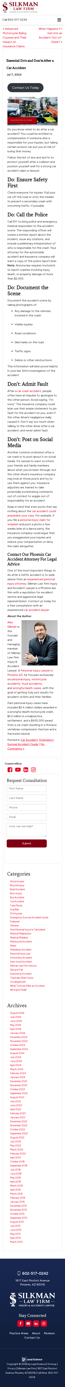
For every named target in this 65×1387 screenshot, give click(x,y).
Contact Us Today (25, 88)
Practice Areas (18, 1333)
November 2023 (18, 1085)
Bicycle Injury (17, 885)
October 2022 (17, 1129)
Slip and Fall (16, 969)
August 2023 (17, 1097)
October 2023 (17, 1089)
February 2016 (17, 1197)
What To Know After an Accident (27, 985)
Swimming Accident (20, 973)
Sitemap (52, 1364)
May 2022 (15, 1145)
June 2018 (15, 1173)
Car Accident (29, 740)
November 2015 (18, 1209)
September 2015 (18, 1217)
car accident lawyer (36, 610)
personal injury (21, 679)
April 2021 (15, 1157)
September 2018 (18, 1165)
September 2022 (19, 1133)
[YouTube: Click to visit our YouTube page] (18, 770)
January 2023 (17, 1117)
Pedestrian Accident (20, 949)
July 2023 (15, 1101)
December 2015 (18, 1205)
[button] (14, 19)
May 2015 (15, 1234)
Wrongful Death (18, 989)
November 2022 (18, 1125)
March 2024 (16, 1069)
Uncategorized (18, 981)
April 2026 (15, 1029)
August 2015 (17, 1221)
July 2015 (15, 1226)
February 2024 (18, 1073)
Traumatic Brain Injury (21, 977)
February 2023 (18, 1113)
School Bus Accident (21, 957)
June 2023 (16, 1105)
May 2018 (15, 1177)
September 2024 (19, 1049)
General (14, 925)
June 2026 (16, 1021)
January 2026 (17, 1033)
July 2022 (15, 1141)
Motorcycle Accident (21, 941)
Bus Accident (17, 897)
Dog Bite (14, 909)
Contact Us (32, 1337)
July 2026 (15, 1017)
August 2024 (17, 1053)
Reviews (49, 1333)
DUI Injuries (16, 913)
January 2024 (17, 1077)
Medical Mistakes (19, 937)
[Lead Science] (32, 1359)
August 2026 (17, 1013)
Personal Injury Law (20, 953)
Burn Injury (16, 893)
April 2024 (15, 1065)
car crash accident (29, 391)
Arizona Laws (17, 881)
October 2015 (17, 1213)
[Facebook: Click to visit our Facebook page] (10, 770)
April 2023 (15, 1109)
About (36, 1333)
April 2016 (15, 1189)
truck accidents (32, 683)
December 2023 (18, 1081)
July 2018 (15, 1169)
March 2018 (16, 1185)
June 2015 (15, 1230)
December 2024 (18, 1037)
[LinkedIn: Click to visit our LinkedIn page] (25, 770)
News (13, 945)
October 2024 (17, 1045)
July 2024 (15, 1057)
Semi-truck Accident (21, 961)
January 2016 (17, 1201)
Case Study (16, 905)
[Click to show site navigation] (59, 20)
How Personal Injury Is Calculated (27, 929)
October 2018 (17, 1161)
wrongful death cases (27, 688)
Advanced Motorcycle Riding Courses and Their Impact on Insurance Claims (14, 37)
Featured (15, 921)
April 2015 (15, 1238)
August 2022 (17, 1137)
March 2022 (16, 1149)
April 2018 (15, 1181)
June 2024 (16, 1061)
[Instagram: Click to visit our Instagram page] (33, 770)
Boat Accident (17, 889)
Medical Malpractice (20, 933)
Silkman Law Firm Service (23, 965)
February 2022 (18, 1153)
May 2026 (15, 1025)
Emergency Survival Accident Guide (29, 917)
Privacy (12, 1368)
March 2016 (16, 1193)
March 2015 (16, 1242)
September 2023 (19, 1093)
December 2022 (18, 1121)
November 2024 (19, 1041)
